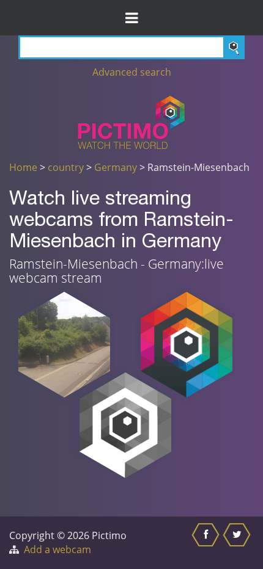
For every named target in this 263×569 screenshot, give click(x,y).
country (66, 167)
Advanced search (131, 72)
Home (23, 167)
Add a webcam (57, 549)
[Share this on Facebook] (207, 543)
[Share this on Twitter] (238, 543)
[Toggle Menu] (131, 17)
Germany (115, 167)
